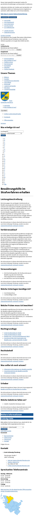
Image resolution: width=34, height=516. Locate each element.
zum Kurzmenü (8, 26)
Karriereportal (8, 64)
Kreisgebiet (7, 65)
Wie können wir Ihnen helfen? (9, 48)
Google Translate (6, 35)
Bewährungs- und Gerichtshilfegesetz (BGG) (17, 336)
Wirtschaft (7, 84)
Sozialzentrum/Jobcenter (11, 81)
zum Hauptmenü (9, 22)
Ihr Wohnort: (4, 427)
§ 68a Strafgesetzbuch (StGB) (12, 334)
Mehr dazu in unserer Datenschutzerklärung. (14, 14)
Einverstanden (12, 17)
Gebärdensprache (9, 32)
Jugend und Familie (10, 86)
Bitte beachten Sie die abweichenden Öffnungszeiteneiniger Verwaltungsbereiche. (16, 490)
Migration (7, 88)
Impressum (7, 439)
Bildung (6, 77)
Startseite (7, 105)
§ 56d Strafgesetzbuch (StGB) (12, 333)
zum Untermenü (9, 24)
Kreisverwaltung (9, 58)
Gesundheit (7, 82)
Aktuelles (7, 67)
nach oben (4, 431)
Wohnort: (3, 133)
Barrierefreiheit (8, 436)
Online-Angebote (9, 69)
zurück (9, 431)
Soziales (6, 79)
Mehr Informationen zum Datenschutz (12, 42)
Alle (5, 184)
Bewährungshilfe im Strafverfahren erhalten (14, 389)
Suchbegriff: (4, 131)
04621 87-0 (13, 462)
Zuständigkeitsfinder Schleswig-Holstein (12, 226)
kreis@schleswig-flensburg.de (19, 465)
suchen (3, 135)
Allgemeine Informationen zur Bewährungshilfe (18, 369)
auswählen (4, 429)
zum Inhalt (7, 20)
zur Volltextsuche (9, 27)
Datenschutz (8, 437)
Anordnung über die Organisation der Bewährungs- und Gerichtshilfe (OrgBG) (15, 339)
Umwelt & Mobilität (9, 89)
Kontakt (6, 441)
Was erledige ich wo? (10, 60)
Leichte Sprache (9, 30)
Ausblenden (4, 17)
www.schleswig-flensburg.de (19, 460)
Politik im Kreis (8, 62)
